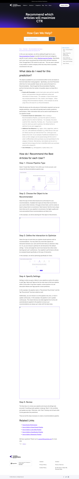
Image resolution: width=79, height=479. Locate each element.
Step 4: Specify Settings (67, 61)
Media (24, 444)
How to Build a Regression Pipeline (31, 434)
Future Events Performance (29, 425)
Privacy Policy (43, 464)
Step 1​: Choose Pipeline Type (67, 50)
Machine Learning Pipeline (45, 58)
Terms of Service (59, 464)
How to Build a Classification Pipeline (32, 432)
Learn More (21, 464)
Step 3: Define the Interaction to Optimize (67, 58)
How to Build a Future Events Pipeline (32, 427)
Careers (41, 461)
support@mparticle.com (45, 439)
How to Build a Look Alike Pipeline (31, 429)
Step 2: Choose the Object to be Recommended (67, 54)
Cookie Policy (43, 467)
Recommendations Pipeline (26, 56)
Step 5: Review (66, 63)
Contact (57, 461)
